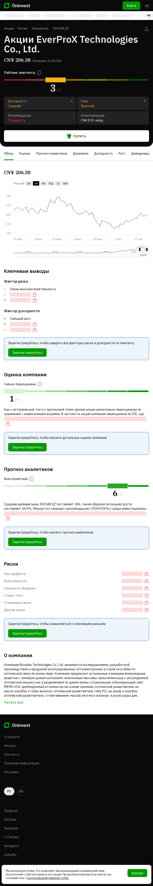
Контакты (11, 754)
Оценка (24, 153)
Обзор (8, 153)
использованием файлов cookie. (48, 878)
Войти (131, 6)
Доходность (103, 153)
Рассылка (11, 772)
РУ (9, 791)
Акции (9, 28)
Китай (22, 28)
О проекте (12, 737)
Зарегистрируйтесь (27, 353)
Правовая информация (21, 763)
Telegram (11, 811)
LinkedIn (10, 855)
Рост (122, 153)
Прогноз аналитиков (51, 153)
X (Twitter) (11, 837)
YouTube (10, 819)
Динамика (80, 153)
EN (21, 791)
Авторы (10, 746)
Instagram (11, 846)
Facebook (11, 828)
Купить (80, 136)
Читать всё (13, 702)
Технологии (39, 28)
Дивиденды (140, 153)
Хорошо (137, 873)
